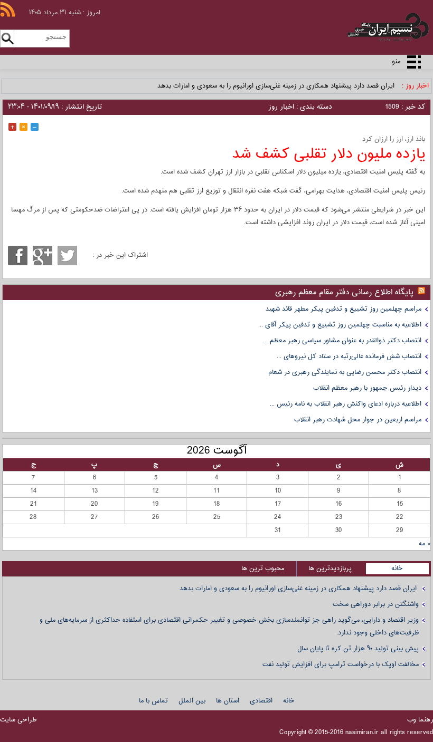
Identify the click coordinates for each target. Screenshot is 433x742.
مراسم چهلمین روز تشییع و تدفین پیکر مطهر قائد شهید (343, 309)
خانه (397, 568)
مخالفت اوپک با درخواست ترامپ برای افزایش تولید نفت (340, 664)
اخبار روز (281, 107)
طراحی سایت (18, 720)
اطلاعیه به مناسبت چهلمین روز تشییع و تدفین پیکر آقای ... (339, 325)
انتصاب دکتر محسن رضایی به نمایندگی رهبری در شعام (344, 372)
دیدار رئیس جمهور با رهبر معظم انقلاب (367, 388)
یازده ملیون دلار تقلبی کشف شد (328, 154)
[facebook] (17, 255)
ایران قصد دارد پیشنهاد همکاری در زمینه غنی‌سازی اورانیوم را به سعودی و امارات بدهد (277, 86)
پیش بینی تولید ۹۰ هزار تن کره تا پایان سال (358, 648)
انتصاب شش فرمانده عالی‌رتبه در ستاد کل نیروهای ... (349, 356)
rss (7, 9)
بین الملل (191, 701)
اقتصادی (261, 701)
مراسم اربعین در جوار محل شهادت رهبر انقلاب (357, 420)
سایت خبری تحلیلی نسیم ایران (369, 27)
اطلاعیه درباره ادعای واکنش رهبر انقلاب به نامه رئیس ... (345, 404)
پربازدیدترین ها (330, 568)
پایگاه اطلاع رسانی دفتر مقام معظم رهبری (344, 292)
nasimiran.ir (362, 732)
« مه (424, 543)
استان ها (227, 701)
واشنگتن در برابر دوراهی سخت (376, 604)
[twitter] (67, 255)
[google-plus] (42, 255)
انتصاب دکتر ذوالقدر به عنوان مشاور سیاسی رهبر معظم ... (342, 340)
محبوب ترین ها (262, 568)
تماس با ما (153, 701)
